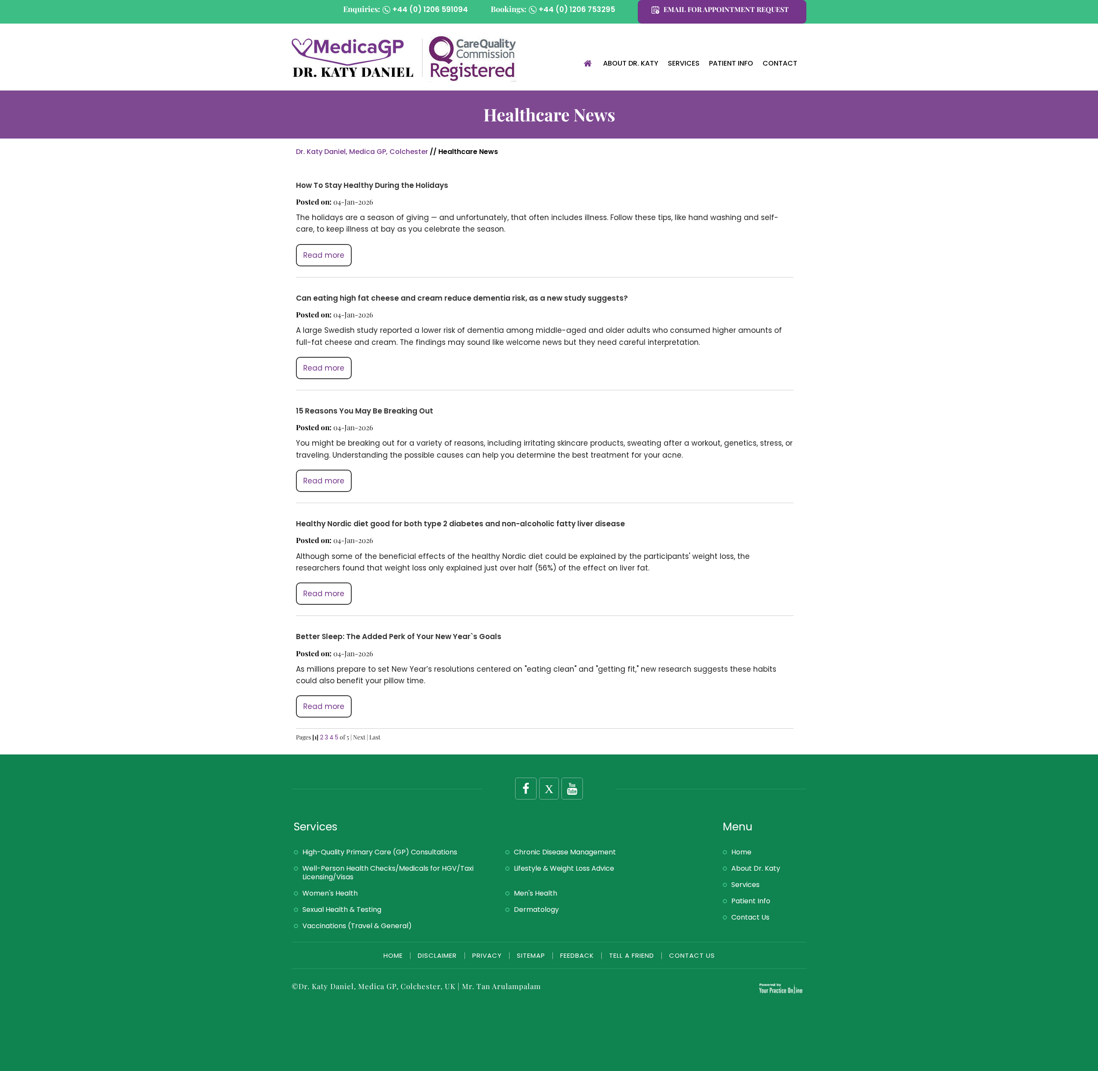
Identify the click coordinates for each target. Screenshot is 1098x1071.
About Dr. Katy (630, 63)
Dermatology (536, 909)
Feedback (577, 955)
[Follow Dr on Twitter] (549, 788)
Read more (323, 255)
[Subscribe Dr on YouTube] (572, 788)
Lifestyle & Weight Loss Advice (564, 868)
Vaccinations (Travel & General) (357, 926)
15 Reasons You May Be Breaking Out (364, 411)
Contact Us (750, 917)
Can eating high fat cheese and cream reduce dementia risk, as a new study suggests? (462, 298)
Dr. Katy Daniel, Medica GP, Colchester (362, 152)
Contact (780, 63)
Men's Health (535, 893)
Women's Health (330, 893)
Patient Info (731, 63)
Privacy (487, 955)
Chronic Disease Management (565, 852)
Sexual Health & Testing (341, 909)
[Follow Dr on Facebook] (526, 788)
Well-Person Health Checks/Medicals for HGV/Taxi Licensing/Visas (388, 872)
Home (587, 64)
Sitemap (531, 955)
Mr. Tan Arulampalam (501, 986)
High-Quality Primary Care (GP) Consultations (379, 852)
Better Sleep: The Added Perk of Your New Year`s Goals (398, 636)
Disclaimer (438, 955)
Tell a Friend (631, 955)
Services (684, 63)
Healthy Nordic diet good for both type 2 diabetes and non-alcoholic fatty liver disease (460, 524)
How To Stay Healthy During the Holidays (372, 185)
